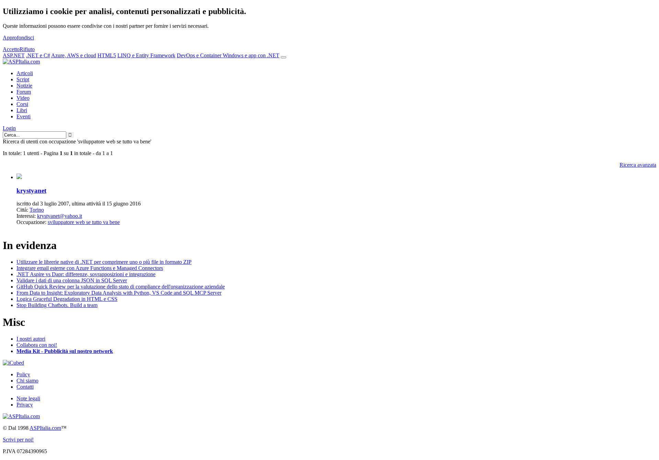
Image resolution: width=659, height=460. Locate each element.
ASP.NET (14, 55)
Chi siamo (27, 381)
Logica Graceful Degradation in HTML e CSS (66, 299)
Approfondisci (18, 37)
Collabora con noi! (36, 345)
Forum (23, 92)
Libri (21, 110)
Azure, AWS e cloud (73, 55)
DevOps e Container (200, 55)
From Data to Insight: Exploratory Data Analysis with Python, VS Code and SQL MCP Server (118, 293)
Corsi (22, 104)
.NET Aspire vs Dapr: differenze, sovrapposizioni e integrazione (85, 274)
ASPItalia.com (45, 428)
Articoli (24, 73)
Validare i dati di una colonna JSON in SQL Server (71, 280)
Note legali (28, 398)
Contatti (25, 387)
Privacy (24, 405)
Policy (23, 374)
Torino (37, 210)
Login (9, 128)
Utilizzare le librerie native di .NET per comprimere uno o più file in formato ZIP (104, 262)
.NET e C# (38, 55)
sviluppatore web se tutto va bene (84, 222)
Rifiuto (27, 49)
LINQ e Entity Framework (146, 55)
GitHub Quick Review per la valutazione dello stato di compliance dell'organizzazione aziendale (120, 287)
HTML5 (106, 55)
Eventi (23, 116)
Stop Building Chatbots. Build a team (56, 305)
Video (23, 98)
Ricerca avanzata (638, 165)
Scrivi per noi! (18, 440)
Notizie (24, 86)
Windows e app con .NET (251, 55)
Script (22, 79)
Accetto (11, 49)
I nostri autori (30, 339)
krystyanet (31, 190)
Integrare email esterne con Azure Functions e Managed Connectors (89, 268)
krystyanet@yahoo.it (59, 216)
